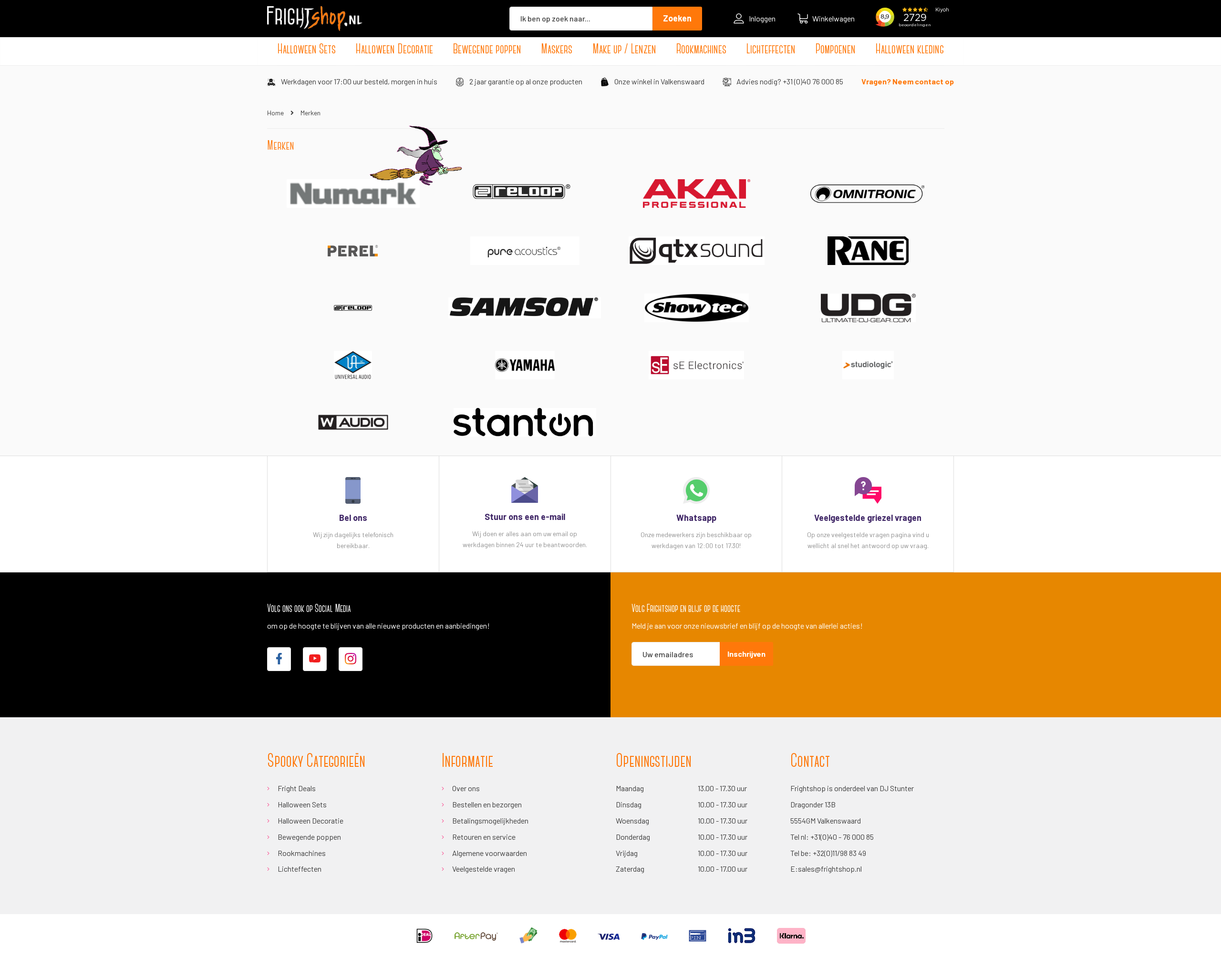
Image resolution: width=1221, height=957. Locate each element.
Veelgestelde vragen (483, 868)
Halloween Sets (302, 804)
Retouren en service (484, 836)
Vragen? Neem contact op (907, 81)
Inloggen (762, 18)
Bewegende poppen (309, 836)
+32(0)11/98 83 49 (839, 852)
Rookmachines (302, 852)
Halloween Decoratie (310, 820)
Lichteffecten (299, 868)
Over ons (466, 788)
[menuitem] (306, 50)
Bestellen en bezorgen (487, 804)
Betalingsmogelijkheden (490, 820)
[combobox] (580, 19)
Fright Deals (297, 788)
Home (276, 113)
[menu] (610, 50)
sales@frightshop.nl (830, 868)
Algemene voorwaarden (489, 852)
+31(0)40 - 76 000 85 (842, 836)
